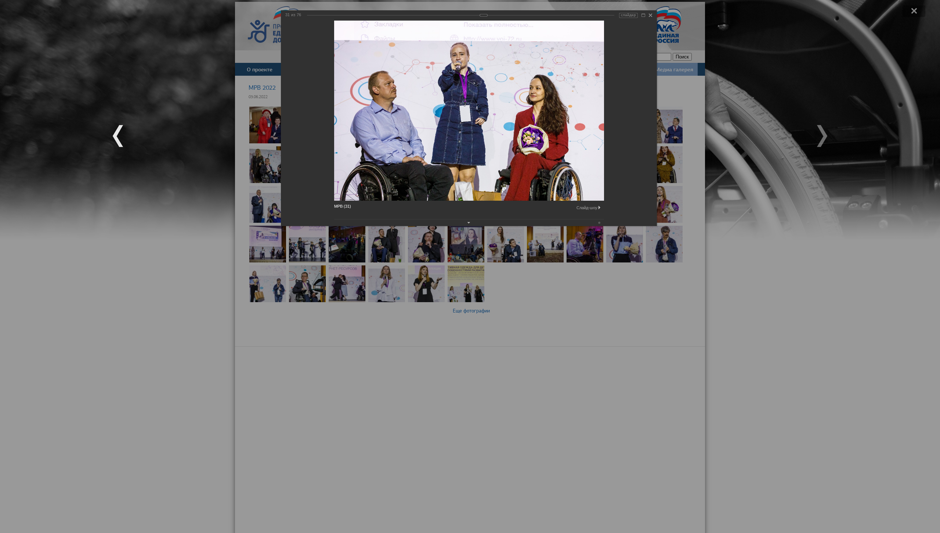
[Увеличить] (643, 15)
